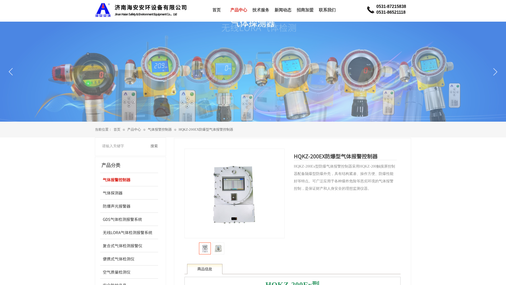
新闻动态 (283, 10)
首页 (117, 129)
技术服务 (260, 10)
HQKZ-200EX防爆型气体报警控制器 (206, 129)
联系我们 (327, 10)
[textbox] (124, 146)
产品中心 (134, 129)
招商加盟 (305, 10)
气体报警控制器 (160, 129)
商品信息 (204, 269)
